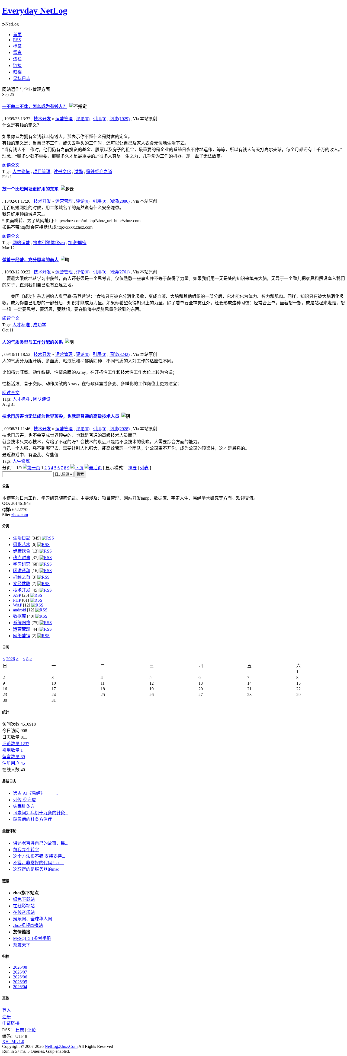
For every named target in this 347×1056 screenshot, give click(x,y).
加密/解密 (77, 242)
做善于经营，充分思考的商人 (30, 259)
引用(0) (99, 118)
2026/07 (20, 972)
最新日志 (9, 781)
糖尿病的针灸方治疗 (32, 819)
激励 (78, 171)
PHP (17, 600)
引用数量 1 (12, 750)
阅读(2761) (120, 272)
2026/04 (20, 986)
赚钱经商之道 (99, 171)
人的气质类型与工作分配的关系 (32, 342)
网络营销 (21, 635)
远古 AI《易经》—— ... (35, 793)
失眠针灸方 (24, 806)
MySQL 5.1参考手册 (32, 938)
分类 (5, 526)
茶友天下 (21, 945)
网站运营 (21, 242)
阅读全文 (11, 165)
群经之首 (21, 577)
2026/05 (20, 982)
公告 (5, 486)
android (19, 610)
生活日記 (21, 538)
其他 (5, 998)
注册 (6, 1016)
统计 (5, 712)
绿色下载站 (24, 899)
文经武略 (21, 583)
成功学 (39, 325)
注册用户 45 (13, 763)
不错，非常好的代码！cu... (38, 862)
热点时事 (21, 557)
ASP (17, 595)
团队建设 (41, 399)
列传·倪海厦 (24, 799)
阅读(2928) (120, 428)
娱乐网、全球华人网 (32, 919)
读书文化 (62, 171)
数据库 (19, 616)
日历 (5, 647)
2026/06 (20, 977)
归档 (5, 957)
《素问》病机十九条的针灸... (40, 813)
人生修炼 (21, 171)
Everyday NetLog (34, 10)
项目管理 (41, 171)
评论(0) (82, 118)
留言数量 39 (13, 756)
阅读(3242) (120, 354)
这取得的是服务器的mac (36, 869)
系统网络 (21, 622)
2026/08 (20, 967)
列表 (144, 467)
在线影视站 (24, 906)
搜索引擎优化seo (49, 242)
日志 (19, 1030)
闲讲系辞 (21, 570)
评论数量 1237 (15, 743)
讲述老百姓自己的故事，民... (40, 843)
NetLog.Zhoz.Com (61, 1046)
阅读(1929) (120, 118)
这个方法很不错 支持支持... (39, 856)
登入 (6, 1010)
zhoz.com (19, 514)
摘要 (132, 467)
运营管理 (64, 118)
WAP (17, 605)
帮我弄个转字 (26, 849)
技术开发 (42, 118)
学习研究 (21, 564)
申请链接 (11, 1023)
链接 (5, 881)
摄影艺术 (21, 544)
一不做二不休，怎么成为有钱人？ (34, 106)
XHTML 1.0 (13, 1041)
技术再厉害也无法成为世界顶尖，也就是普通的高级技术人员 (60, 416)
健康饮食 (21, 551)
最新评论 (9, 831)
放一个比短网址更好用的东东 (30, 189)
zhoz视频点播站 (28, 925)
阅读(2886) (120, 201)
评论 (31, 1030)
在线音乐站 (24, 912)
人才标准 (21, 325)
